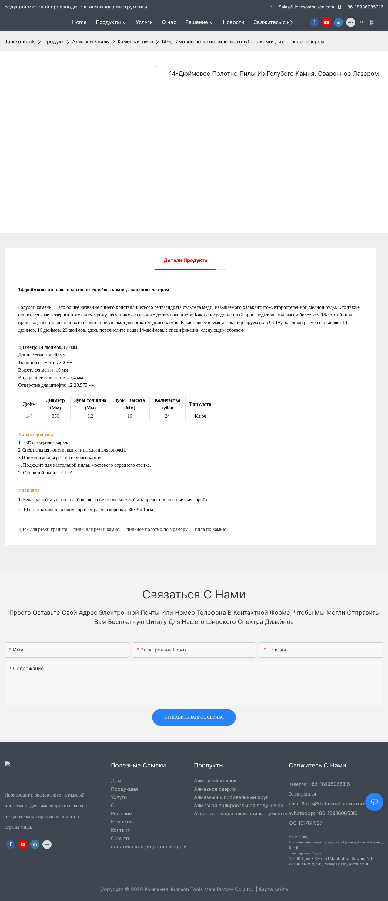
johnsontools (20, 41)
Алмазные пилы (91, 41)
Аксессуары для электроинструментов (241, 813)
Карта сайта (273, 889)
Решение (121, 813)
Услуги (119, 797)
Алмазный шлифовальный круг (231, 797)
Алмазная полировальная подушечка (238, 805)
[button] (291, 22)
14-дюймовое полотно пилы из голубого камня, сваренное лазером (242, 41)
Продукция (124, 789)
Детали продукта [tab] (185, 260)
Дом (116, 780)
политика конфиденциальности (149, 846)
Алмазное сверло (215, 789)
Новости (121, 822)
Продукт (53, 41)
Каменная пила (135, 41)
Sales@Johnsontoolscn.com (306, 6)
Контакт (120, 830)
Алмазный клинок (215, 780)
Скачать (121, 838)
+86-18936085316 (363, 6)
